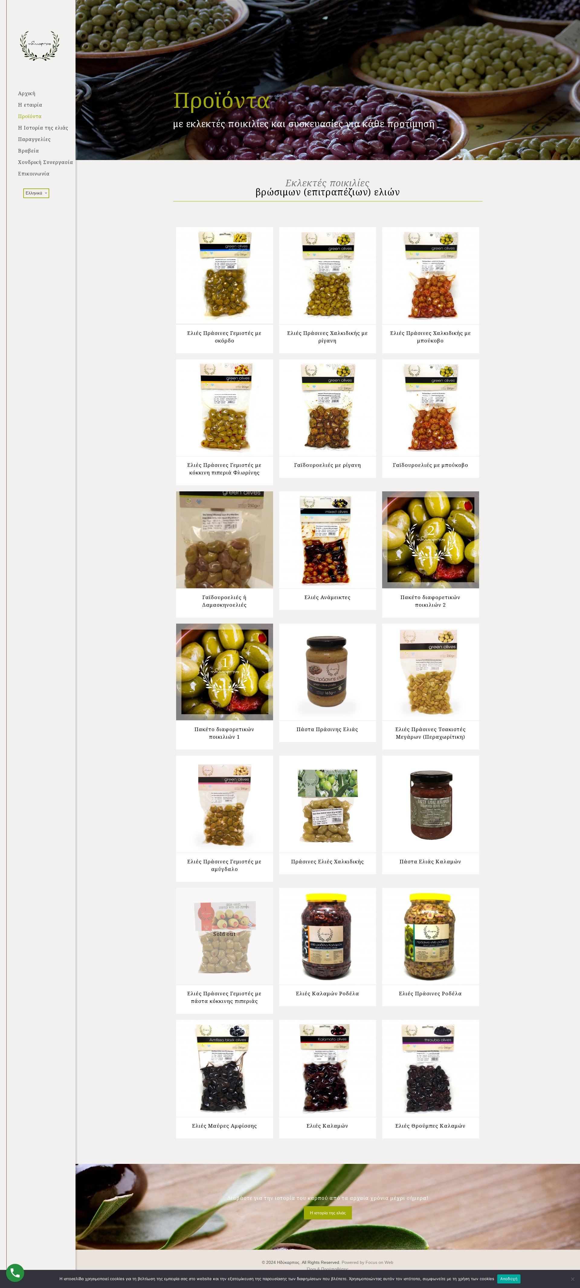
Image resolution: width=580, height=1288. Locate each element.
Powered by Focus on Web (367, 1262)
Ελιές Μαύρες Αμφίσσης (224, 1125)
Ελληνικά (34, 193)
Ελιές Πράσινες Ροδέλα (430, 993)
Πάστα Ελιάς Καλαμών (430, 861)
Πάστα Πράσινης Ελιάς (327, 729)
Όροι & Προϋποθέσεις (328, 1269)
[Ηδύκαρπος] (47, 44)
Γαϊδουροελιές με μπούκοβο (430, 464)
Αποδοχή (509, 1278)
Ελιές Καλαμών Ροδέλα (327, 993)
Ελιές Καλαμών (327, 1125)
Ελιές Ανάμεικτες (327, 597)
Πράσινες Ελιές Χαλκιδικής (327, 861)
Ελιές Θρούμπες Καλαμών (430, 1125)
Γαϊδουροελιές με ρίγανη (327, 464)
